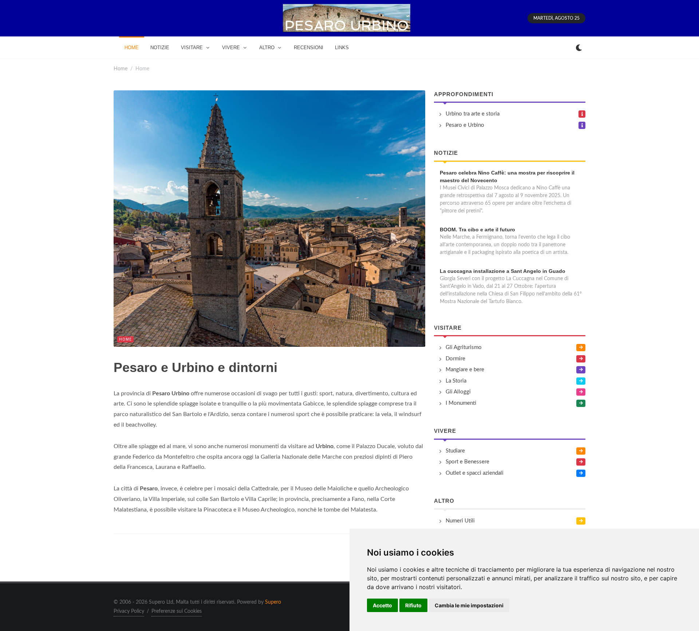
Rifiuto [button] (413, 605)
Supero (273, 602)
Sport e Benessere (467, 462)
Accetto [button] (382, 605)
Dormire (455, 358)
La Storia (456, 381)
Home (120, 68)
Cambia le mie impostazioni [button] (469, 605)
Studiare (455, 451)
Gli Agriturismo (464, 347)
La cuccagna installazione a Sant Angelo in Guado (502, 271)
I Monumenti (461, 403)
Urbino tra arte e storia (472, 114)
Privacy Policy (129, 611)
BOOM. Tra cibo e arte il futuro (477, 229)
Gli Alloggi (458, 392)
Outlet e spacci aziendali (474, 473)
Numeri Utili (460, 521)
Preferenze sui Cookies (176, 611)
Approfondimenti (463, 94)
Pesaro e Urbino (465, 125)
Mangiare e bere (465, 369)
